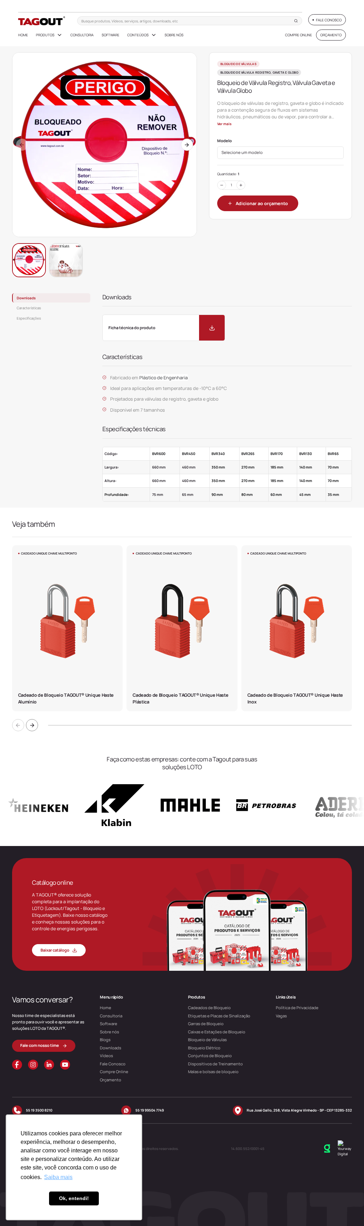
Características (29, 307)
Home (23, 34)
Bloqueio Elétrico (204, 1047)
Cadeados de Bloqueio (209, 1007)
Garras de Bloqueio (206, 1023)
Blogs (105, 1039)
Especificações (29, 318)
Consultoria (81, 34)
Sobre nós (174, 34)
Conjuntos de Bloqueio (210, 1055)
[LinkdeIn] (49, 1065)
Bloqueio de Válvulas (207, 1039)
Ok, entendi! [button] (74, 1198)
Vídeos (106, 1055)
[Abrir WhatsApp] (346, 1207)
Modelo (224, 140)
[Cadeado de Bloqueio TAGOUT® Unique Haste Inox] (296, 628)
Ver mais (224, 123)
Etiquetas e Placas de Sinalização (219, 1015)
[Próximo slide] (32, 725)
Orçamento (110, 1079)
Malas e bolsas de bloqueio (213, 1071)
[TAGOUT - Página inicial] (41, 20)
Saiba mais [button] (58, 1177)
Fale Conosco (112, 1063)
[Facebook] (17, 1065)
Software (110, 34)
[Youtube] (65, 1065)
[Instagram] (33, 1065)
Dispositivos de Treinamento (215, 1063)
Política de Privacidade (297, 1007)
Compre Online (298, 34)
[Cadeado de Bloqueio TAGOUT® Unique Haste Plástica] (182, 628)
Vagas (281, 1015)
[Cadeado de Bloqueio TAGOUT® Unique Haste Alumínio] (67, 628)
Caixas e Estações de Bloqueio (216, 1031)
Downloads (26, 297)
